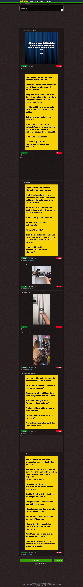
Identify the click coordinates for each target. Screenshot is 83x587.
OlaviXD (31, 369)
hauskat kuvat (27, 3)
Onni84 (31, 68)
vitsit (21, 3)
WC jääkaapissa (26, 292)
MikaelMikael (32, 260)
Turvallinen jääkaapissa (28, 332)
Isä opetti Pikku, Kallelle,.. (29, 373)
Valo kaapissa (25, 264)
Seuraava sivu (35, 560)
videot (32, 3)
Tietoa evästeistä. (23, 8)
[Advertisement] (41, 20)
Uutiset (41, 1)
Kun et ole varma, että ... (28, 454)
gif (23, 3)
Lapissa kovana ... (27, 182)
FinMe (31, 329)
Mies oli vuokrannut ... (28, 72)
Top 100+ (37, 1)
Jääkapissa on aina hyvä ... (29, 30)
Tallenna (59, 66)
